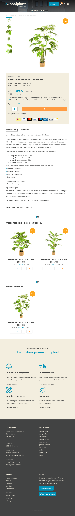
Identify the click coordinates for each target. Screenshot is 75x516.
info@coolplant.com (14, 465)
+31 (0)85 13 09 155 (14, 462)
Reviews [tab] (25, 129)
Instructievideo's (11, 478)
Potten (41, 450)
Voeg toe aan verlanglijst (17, 114)
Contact (9, 493)
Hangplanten (43, 434)
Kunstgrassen (43, 442)
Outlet (41, 455)
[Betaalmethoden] (18, 119)
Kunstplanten (43, 431)
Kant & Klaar (43, 453)
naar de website (37, 511)
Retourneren (10, 489)
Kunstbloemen (44, 439)
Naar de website (46, 488)
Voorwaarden (10, 496)
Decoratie (42, 447)
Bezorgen (9, 483)
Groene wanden (44, 445)
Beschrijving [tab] (12, 129)
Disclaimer (9, 498)
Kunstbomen (43, 437)
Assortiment (13, 15)
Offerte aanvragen (47, 494)
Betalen (8, 481)
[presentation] (16, 43)
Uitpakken (9, 486)
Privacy (8, 501)
